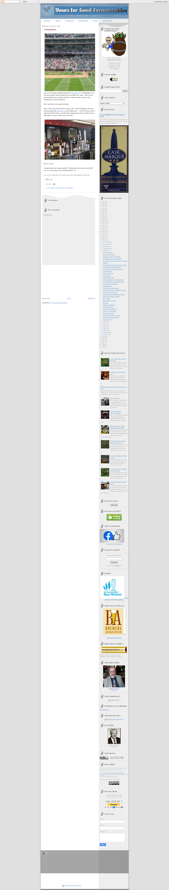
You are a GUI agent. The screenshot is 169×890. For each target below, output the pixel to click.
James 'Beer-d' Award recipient (111, 315)
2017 (103, 221)
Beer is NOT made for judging (111, 296)
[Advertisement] (59, 280)
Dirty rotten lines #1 (108, 313)
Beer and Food (107, 319)
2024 (103, 206)
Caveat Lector (107, 275)
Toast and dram (107, 271)
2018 (103, 219)
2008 (103, 240)
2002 (103, 347)
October (105, 246)
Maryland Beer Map (108, 277)
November (106, 244)
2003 (103, 345)
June (104, 324)
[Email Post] (54, 184)
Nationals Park (76, 93)
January (105, 334)
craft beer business (60, 187)
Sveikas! (105, 263)
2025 (103, 204)
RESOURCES (107, 21)
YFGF (115, 68)
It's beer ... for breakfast (109, 311)
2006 (103, 338)
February (106, 332)
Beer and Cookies (108, 307)
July (104, 321)
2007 (103, 336)
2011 (103, 233)
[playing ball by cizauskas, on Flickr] (71, 62)
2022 (103, 210)
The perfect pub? (115, 398)
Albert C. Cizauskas (114, 745)
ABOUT (58, 21)
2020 (103, 214)
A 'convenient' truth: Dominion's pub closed (115, 265)
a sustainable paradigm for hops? (112, 267)
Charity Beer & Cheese (109, 300)
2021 (103, 212)
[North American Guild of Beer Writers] (112, 598)
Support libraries (104, 709)
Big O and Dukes (107, 252)
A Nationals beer (50, 29)
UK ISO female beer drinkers (111, 288)
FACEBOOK (70, 21)
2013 (103, 229)
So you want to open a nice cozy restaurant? (115, 261)
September (106, 248)
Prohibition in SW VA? (109, 305)
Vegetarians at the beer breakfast (112, 259)
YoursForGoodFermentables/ (114, 544)
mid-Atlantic (70, 187)
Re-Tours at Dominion (109, 254)
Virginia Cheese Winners (110, 309)
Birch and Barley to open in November (113, 282)
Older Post (91, 298)
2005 (103, 340)
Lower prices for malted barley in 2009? (114, 294)
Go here (46, 175)
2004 (103, 342)
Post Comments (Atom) (59, 303)
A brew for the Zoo (108, 273)
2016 (103, 223)
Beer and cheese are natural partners (113, 279)
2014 (103, 227)
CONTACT (46, 21)
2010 (103, 235)
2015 (103, 225)
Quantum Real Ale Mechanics (111, 317)
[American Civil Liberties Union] (114, 719)
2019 (103, 217)
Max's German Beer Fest (110, 292)
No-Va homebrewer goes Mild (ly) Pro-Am (114, 290)
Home (69, 298)
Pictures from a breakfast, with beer (113, 269)
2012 (103, 231)
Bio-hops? (106, 303)
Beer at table (106, 298)
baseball (52, 187)
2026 (103, 202)
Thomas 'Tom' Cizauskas (114, 59)
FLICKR (95, 21)
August (105, 250)
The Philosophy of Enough (110, 284)
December (106, 242)
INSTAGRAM (83, 21)
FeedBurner (117, 565)
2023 (103, 208)
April (104, 328)
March (105, 330)
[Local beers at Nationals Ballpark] (73, 139)
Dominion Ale (61, 111)
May (104, 326)
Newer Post (46, 298)
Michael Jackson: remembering (111, 256)
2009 (103, 238)
